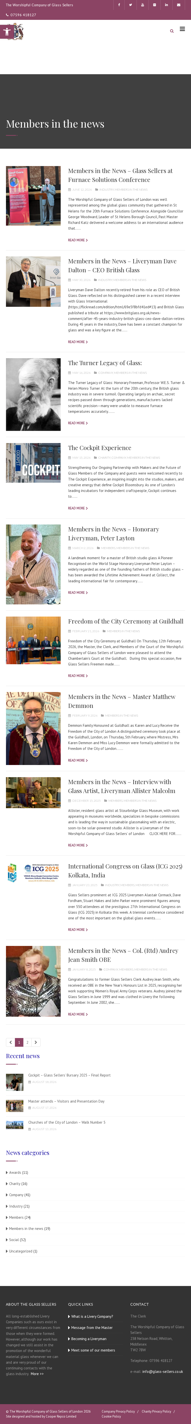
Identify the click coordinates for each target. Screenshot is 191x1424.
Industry (106, 189)
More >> (37, 1373)
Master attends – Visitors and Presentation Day (66, 1101)
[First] (10, 1042)
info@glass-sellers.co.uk (163, 1371)
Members (108, 548)
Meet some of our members (93, 1350)
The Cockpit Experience (99, 448)
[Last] (36, 1042)
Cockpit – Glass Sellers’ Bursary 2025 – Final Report (69, 1075)
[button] (7, 32)
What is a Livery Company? (92, 1316)
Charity (104, 457)
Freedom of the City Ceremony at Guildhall (126, 621)
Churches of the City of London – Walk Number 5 (66, 1122)
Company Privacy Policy (118, 1411)
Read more (76, 240)
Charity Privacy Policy (156, 1411)
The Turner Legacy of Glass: (105, 363)
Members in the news (131, 189)
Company (105, 373)
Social (14, 1239)
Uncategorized (20, 1251)
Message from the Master (92, 1327)
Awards (15, 1172)
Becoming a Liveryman (88, 1338)
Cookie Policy (111, 1416)
